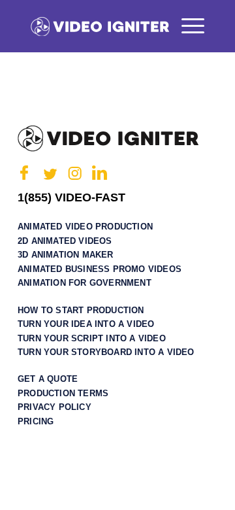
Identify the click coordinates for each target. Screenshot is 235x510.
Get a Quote (48, 379)
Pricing (36, 421)
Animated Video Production (85, 226)
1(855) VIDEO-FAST (71, 197)
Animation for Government (84, 283)
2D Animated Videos (65, 241)
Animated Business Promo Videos (99, 269)
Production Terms (63, 393)
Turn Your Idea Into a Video (86, 324)
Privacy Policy (54, 407)
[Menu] (186, 26)
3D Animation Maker (66, 255)
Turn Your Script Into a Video (92, 338)
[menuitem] (186, 26)
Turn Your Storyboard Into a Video (106, 352)
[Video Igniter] (100, 26)
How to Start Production (81, 310)
